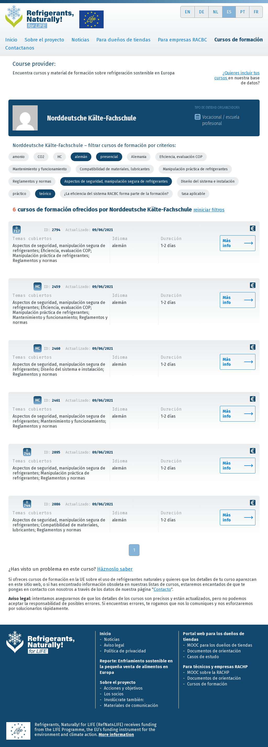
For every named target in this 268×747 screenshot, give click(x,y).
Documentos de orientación (214, 650)
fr (256, 11)
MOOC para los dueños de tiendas (219, 645)
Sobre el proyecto (44, 40)
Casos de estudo (203, 656)
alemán (81, 157)
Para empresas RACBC (182, 40)
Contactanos (19, 48)
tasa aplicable (193, 194)
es (229, 11)
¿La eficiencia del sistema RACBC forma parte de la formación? (116, 194)
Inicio (11, 40)
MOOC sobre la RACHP (208, 672)
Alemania (138, 157)
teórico (45, 194)
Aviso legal (114, 645)
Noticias (80, 40)
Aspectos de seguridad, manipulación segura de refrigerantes (116, 181)
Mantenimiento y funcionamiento (40, 169)
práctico (19, 194)
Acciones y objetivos (123, 688)
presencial (109, 157)
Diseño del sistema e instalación (207, 181)
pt (242, 11)
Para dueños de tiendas (123, 40)
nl (215, 11)
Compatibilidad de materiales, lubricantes (115, 169)
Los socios (114, 693)
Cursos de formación (207, 683)
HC (59, 157)
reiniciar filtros (209, 210)
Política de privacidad (125, 650)
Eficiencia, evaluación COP (181, 157)
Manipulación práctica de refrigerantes (195, 169)
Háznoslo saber (115, 569)
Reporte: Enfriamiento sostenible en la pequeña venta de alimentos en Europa (136, 666)
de (201, 11)
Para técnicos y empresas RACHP (215, 666)
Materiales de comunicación (131, 705)
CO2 (41, 157)
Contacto (162, 589)
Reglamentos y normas (32, 181)
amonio (19, 157)
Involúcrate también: (124, 699)
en (187, 11)
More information (116, 734)
